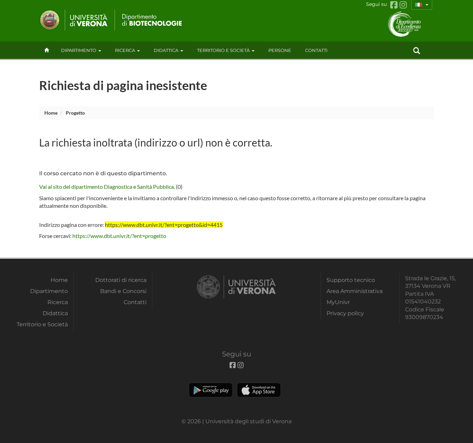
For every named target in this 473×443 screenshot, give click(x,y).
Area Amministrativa (355, 291)
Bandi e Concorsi (123, 291)
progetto (75, 113)
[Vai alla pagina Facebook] (395, 5)
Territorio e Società (223, 50)
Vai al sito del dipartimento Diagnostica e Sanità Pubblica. (107, 186)
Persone (279, 50)
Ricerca (125, 50)
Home (50, 113)
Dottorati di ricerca (120, 280)
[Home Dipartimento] (149, 20)
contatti (316, 50)
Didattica (166, 50)
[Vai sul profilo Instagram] (403, 5)
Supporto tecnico (351, 280)
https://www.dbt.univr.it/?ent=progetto (119, 235)
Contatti (135, 302)
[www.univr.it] (73, 20)
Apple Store (258, 390)
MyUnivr (338, 302)
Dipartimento (78, 50)
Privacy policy (345, 313)
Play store (210, 390)
